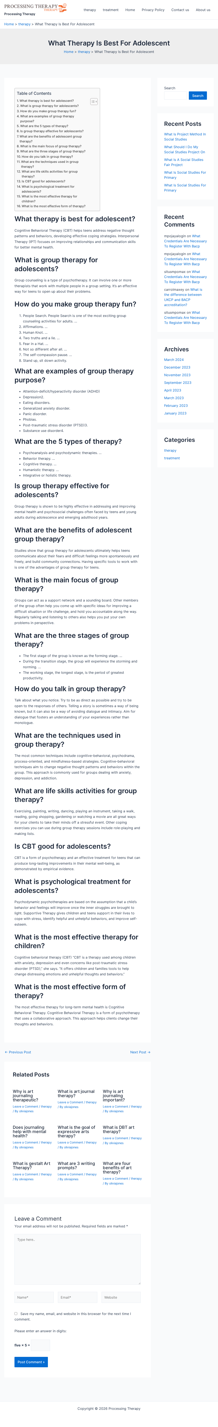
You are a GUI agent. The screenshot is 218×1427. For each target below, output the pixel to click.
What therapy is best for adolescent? (47, 100)
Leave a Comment (25, 1106)
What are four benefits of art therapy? (117, 1168)
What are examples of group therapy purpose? (47, 118)
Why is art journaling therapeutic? (25, 1095)
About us (203, 10)
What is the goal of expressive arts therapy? (76, 1131)
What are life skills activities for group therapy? (50, 174)
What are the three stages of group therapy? (53, 151)
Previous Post (18, 1052)
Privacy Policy (153, 10)
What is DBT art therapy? (118, 1129)
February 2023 (176, 405)
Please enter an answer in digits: (40, 1331)
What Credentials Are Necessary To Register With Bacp (185, 241)
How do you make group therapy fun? (48, 111)
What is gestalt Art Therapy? (31, 1165)
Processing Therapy (19, 14)
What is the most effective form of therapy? (54, 206)
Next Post (140, 1052)
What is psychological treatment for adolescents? (48, 189)
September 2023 (177, 382)
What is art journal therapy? (76, 1093)
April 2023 (172, 390)
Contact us (180, 10)
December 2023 (177, 367)
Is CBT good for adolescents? (43, 181)
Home (130, 10)
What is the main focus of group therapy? (51, 146)
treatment (111, 10)
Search (169, 88)
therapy (90, 10)
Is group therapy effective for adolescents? (52, 131)
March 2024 (174, 359)
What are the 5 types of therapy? (44, 126)
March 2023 (174, 398)
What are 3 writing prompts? (76, 1165)
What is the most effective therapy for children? (49, 198)
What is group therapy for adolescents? (49, 106)
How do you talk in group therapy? (47, 156)
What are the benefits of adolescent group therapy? (51, 139)
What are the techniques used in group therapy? (50, 164)
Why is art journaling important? (114, 1095)
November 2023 (177, 375)
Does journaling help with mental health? (29, 1131)
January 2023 (175, 413)
